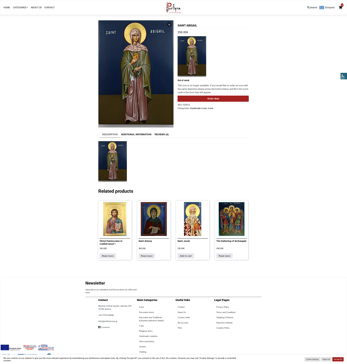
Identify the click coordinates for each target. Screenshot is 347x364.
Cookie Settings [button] (312, 359)
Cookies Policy (223, 328)
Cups (141, 326)
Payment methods (224, 323)
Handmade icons (198, 108)
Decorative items (146, 312)
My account (183, 323)
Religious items (146, 331)
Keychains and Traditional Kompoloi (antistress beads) (151, 319)
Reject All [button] (326, 359)
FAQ (180, 328)
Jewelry (142, 346)
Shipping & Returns (224, 317)
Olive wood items (146, 341)
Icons (210, 108)
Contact (181, 307)
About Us (182, 312)
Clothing (142, 352)
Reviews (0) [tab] (162, 134)
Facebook (105, 327)
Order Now (213, 98)
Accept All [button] (338, 359)
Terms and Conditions (226, 312)
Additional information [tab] (136, 134)
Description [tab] (110, 134)
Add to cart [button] (186, 256)
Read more (108, 256)
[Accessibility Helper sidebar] (343, 76)
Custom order (184, 317)
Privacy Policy (222, 307)
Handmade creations (148, 336)
